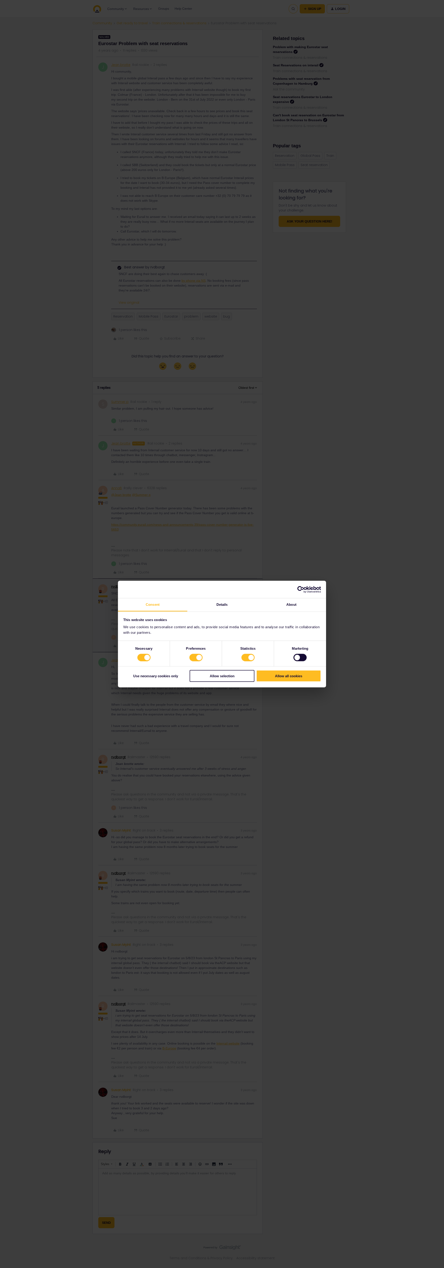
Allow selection (222, 676)
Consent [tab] (153, 604)
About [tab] (291, 604)
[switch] (196, 657)
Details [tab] (222, 604)
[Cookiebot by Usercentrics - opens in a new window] (301, 589)
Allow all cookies (288, 676)
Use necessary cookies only (155, 676)
